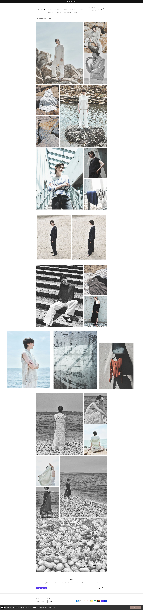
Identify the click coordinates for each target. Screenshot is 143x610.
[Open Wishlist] (2, 607)
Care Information (95, 583)
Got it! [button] (135, 607)
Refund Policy (55, 583)
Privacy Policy (80, 583)
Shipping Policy (63, 583)
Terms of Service (72, 583)
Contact (87, 583)
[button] (55, 6)
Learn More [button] (52, 607)
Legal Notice (47, 583)
